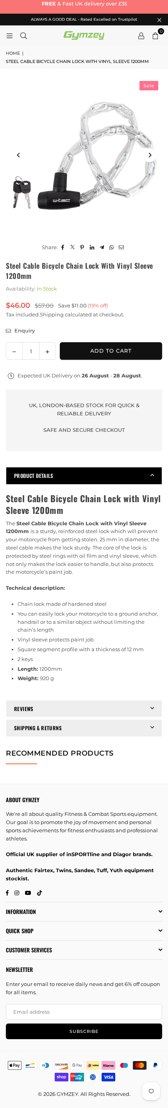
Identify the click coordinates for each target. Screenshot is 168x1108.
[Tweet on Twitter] (72, 247)
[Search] (23, 35)
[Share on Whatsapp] (111, 247)
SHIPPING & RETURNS (38, 728)
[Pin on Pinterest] (82, 247)
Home (13, 53)
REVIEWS (24, 709)
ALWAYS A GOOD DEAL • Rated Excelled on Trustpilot (84, 19)
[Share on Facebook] (63, 247)
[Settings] (141, 35)
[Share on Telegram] (102, 247)
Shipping (52, 314)
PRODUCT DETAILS (34, 475)
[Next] (149, 155)
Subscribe (84, 1031)
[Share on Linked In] (92, 247)
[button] (155, 35)
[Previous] (18, 155)
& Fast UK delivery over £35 (84, 3)
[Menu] (9, 35)
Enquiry (24, 330)
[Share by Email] (121, 247)
